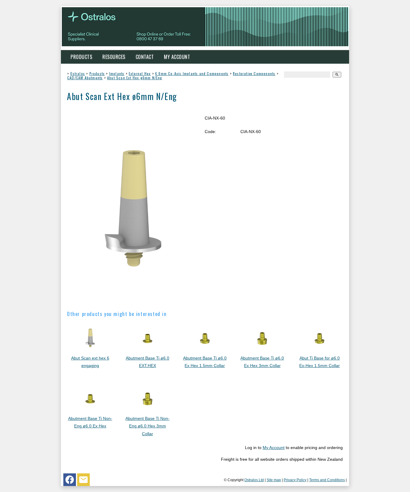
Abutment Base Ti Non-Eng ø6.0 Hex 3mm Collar (147, 426)
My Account (177, 56)
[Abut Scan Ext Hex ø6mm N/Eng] (133, 300)
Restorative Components (254, 73)
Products (81, 56)
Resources (113, 56)
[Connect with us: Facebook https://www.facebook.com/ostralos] (69, 481)
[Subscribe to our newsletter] (83, 481)
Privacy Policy (295, 480)
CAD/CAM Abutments (85, 77)
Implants (117, 73)
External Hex (140, 73)
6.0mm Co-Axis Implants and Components (191, 73)
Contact (145, 56)
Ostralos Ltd (254, 480)
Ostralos (77, 73)
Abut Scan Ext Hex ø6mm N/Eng (134, 77)
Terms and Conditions (327, 480)
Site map (274, 480)
